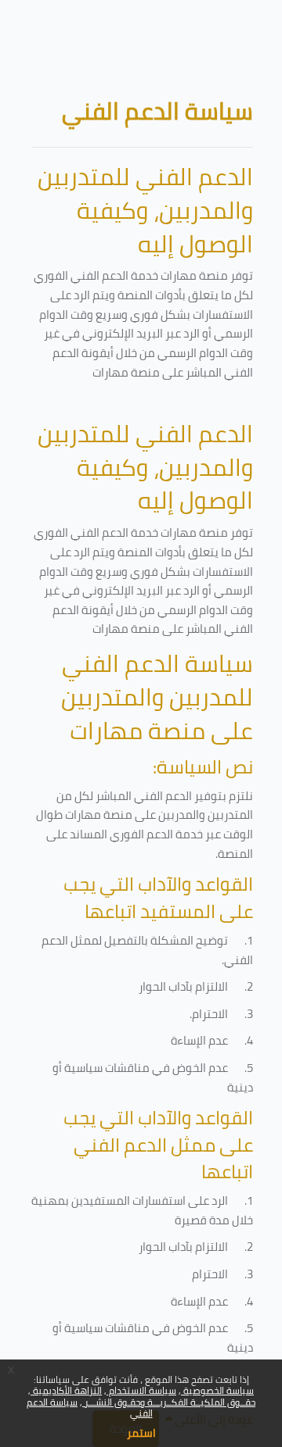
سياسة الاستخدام (141, 1390)
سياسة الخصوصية (217, 1390)
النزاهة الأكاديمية (66, 1390)
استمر (141, 1433)
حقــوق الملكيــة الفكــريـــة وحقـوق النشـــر (168, 1402)
